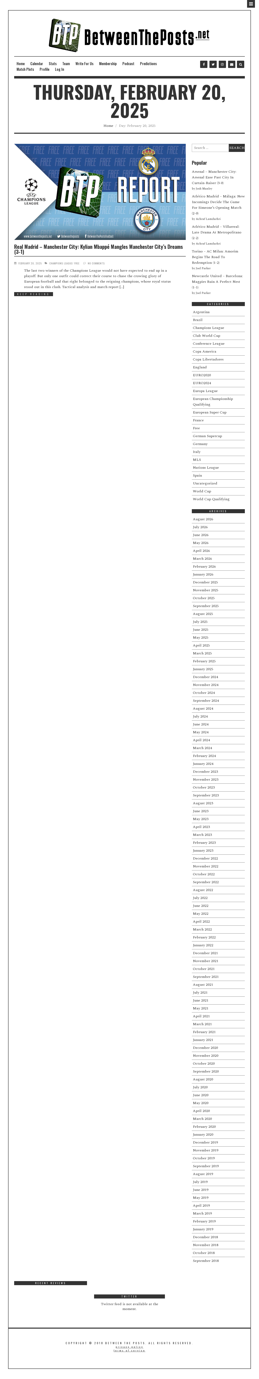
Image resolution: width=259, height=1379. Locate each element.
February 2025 (204, 661)
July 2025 (200, 621)
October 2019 (204, 1158)
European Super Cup (209, 412)
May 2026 (200, 543)
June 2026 (200, 535)
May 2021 (200, 1008)
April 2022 (201, 921)
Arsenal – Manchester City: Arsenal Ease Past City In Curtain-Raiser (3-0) (214, 177)
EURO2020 (202, 375)
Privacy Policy (129, 1346)
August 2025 (203, 614)
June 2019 (200, 1189)
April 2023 (201, 827)
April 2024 (201, 740)
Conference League (209, 343)
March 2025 (202, 653)
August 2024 (203, 708)
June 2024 (200, 724)
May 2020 (200, 1103)
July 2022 (200, 898)
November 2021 (205, 961)
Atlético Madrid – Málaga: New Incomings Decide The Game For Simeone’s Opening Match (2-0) (218, 205)
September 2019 (206, 1166)
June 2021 (200, 1000)
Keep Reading (33, 294)
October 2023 (204, 787)
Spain (197, 475)
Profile (44, 69)
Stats (53, 63)
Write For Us (84, 63)
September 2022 (206, 882)
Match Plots (25, 69)
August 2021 (203, 984)
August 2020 (203, 1079)
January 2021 (203, 1040)
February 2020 (204, 1126)
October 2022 (204, 874)
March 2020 (202, 1118)
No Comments (96, 263)
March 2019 (202, 1213)
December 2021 (205, 953)
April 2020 (201, 1111)
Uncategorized (205, 483)
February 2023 (204, 842)
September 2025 (206, 606)
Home (21, 63)
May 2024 (200, 732)
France (198, 420)
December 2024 (205, 677)
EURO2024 (202, 383)
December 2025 (205, 582)
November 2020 (205, 1055)
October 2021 (204, 969)
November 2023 (205, 779)
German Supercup (207, 436)
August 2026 (203, 519)
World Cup (202, 491)
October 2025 (204, 598)
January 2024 (203, 763)
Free (77, 263)
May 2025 (200, 637)
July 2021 (200, 992)
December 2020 (205, 1047)
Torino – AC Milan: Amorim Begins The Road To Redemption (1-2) (215, 257)
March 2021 (202, 1024)
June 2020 (200, 1095)
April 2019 (201, 1205)
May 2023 (200, 819)
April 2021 (201, 1016)
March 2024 (202, 748)
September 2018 (206, 1260)
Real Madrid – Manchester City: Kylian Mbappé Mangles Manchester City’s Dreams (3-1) (98, 249)
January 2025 (203, 669)
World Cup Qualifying (211, 499)
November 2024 (205, 685)
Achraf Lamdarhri (208, 219)
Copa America (204, 351)
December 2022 (205, 858)
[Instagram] (222, 64)
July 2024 (200, 716)
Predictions (148, 63)
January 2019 (203, 1229)
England (200, 367)
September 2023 (206, 795)
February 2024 (204, 756)
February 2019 (204, 1221)
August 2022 (203, 890)
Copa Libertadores (208, 359)
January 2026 (203, 574)
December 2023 (205, 771)
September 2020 (206, 1071)
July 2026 (200, 527)
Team (66, 63)
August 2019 (203, 1174)
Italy (197, 452)
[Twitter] (213, 64)
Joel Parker (203, 268)
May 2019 (200, 1197)
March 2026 (202, 558)
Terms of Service (129, 1350)
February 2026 (204, 566)
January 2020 (203, 1134)
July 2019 (200, 1182)
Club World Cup (206, 335)
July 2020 (200, 1087)
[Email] (231, 64)
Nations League (206, 467)
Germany (200, 444)
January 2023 (203, 850)
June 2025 (200, 629)
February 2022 (204, 937)
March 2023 (202, 834)
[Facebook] (203, 64)
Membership (108, 63)
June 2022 (200, 905)
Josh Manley (204, 189)
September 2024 (206, 700)
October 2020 (204, 1063)
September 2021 (206, 976)
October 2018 (204, 1253)
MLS (197, 459)
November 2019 (205, 1150)
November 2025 (205, 590)
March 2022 (202, 929)
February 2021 (204, 1032)
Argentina (201, 312)
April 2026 (201, 550)
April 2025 (201, 645)
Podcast (128, 63)
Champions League (60, 263)
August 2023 (203, 803)
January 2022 (203, 945)
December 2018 (205, 1237)
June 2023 (200, 811)
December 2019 (205, 1142)
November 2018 (205, 1245)
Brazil (198, 320)
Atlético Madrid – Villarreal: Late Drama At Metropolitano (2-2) (216, 232)
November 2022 (205, 866)
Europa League (205, 391)
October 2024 (204, 692)
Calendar (36, 63)
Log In (59, 69)
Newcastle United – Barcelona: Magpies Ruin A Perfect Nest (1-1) (217, 281)
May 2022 (200, 913)
